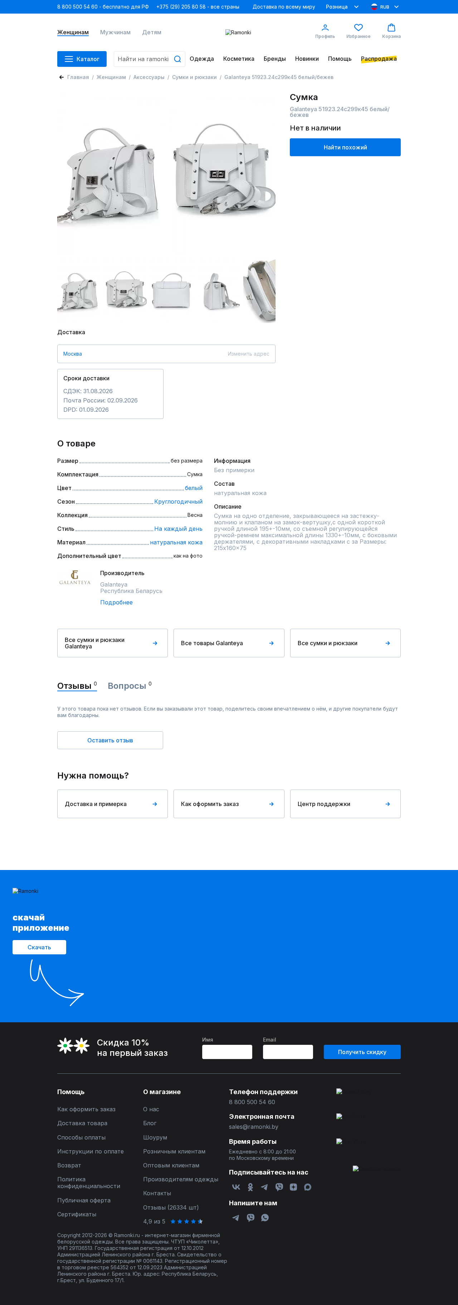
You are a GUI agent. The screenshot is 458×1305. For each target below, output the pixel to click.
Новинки (307, 58)
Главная (78, 77)
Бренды (275, 58)
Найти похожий (345, 147)
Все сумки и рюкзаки (327, 643)
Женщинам (73, 32)
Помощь (340, 58)
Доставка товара (82, 1123)
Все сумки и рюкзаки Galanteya (95, 643)
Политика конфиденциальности (88, 1183)
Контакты (157, 1193)
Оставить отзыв (110, 740)
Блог (149, 1123)
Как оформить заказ (210, 803)
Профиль (325, 36)
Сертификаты (76, 1214)
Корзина (391, 36)
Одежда (202, 58)
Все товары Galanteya (212, 643)
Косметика (238, 58)
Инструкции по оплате (90, 1151)
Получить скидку (362, 1052)
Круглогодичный (178, 501)
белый (194, 488)
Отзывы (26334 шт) (171, 1207)
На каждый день (178, 528)
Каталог (88, 59)
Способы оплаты (81, 1137)
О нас (151, 1109)
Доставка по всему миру (284, 7)
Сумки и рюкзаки (194, 77)
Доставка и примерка (96, 803)
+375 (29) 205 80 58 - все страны (197, 7)
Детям (151, 32)
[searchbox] (149, 59)
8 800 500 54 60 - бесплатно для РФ (103, 7)
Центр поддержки (324, 803)
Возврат (69, 1165)
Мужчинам (115, 32)
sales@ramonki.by (253, 1126)
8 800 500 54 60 (252, 1102)
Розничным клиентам (174, 1151)
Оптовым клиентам (171, 1165)
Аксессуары (149, 77)
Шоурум (155, 1137)
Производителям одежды (180, 1179)
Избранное (358, 36)
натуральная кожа (176, 542)
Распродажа (379, 58)
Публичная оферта (84, 1200)
